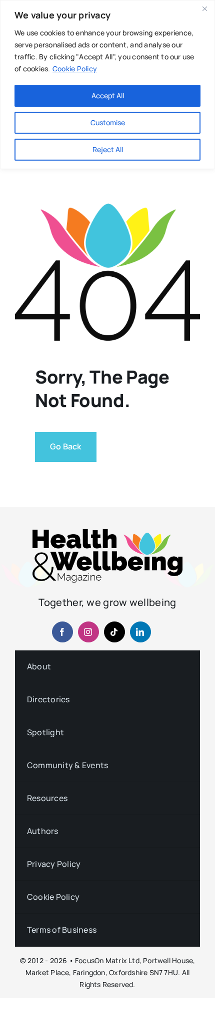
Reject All (107, 149)
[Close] (204, 8)
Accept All (108, 95)
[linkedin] (140, 631)
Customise (107, 122)
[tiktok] (114, 631)
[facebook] (62, 631)
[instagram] (88, 631)
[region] (107, 84)
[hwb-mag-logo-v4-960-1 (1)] (107, 533)
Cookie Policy (74, 68)
